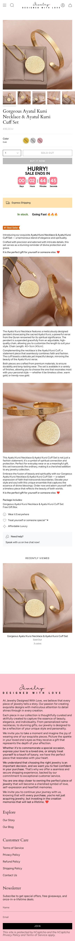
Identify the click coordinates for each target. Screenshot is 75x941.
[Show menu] (4, 5)
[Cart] (70, 5)
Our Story (9, 820)
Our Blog (8, 827)
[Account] (63, 5)
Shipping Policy (12, 868)
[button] (12, 5)
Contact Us (10, 875)
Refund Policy (11, 861)
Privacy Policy (11, 854)
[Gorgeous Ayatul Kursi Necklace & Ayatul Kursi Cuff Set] (37, 598)
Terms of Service (13, 848)
